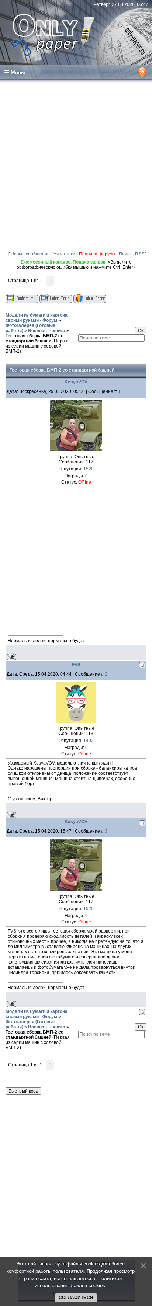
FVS (76, 664)
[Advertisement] (76, 164)
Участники (64, 254)
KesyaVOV (76, 381)
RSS (139, 254)
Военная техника (46, 330)
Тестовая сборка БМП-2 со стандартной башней (34, 338)
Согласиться (76, 1297)
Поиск (125, 254)
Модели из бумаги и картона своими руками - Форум (37, 318)
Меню (18, 72)
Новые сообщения (30, 254)
